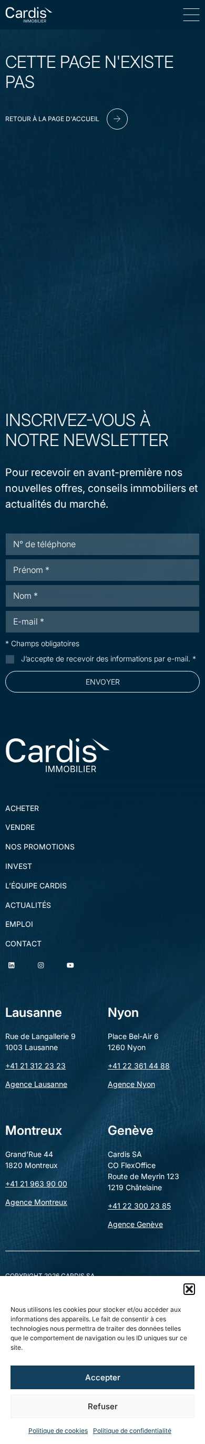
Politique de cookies (58, 1431)
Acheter (22, 808)
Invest (18, 866)
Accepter (102, 1377)
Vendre (20, 827)
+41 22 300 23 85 (139, 1205)
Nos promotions (40, 847)
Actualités (28, 905)
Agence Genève (135, 1224)
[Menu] (191, 14)
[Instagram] (41, 965)
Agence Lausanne (36, 1084)
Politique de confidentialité (132, 1431)
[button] (189, 1289)
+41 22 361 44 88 (139, 1065)
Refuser (103, 1406)
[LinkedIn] (11, 965)
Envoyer (103, 681)
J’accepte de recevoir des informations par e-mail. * (108, 658)
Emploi (19, 924)
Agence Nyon (131, 1084)
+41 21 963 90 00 (36, 1183)
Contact (23, 943)
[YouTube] (70, 965)
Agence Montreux (36, 1202)
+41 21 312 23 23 (35, 1065)
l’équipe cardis (36, 886)
